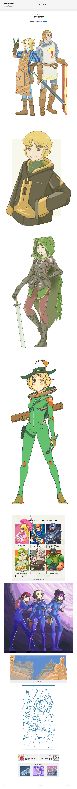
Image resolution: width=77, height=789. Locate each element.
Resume (44, 4)
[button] (70, 781)
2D (46, 10)
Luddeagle (9, 3)
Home (38, 4)
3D (42, 10)
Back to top (39, 785)
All (37, 10)
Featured (32, 10)
